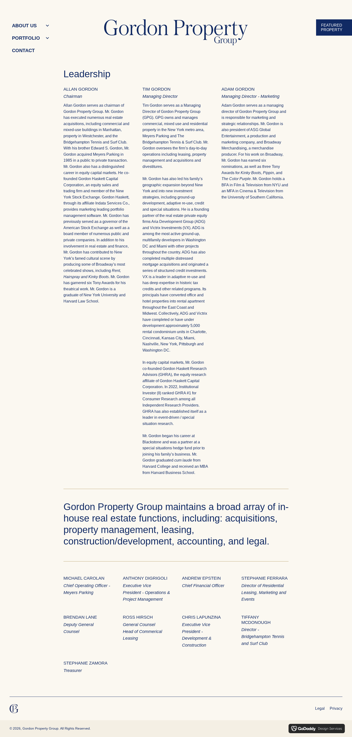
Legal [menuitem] (320, 708)
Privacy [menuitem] (336, 708)
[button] (47, 25)
